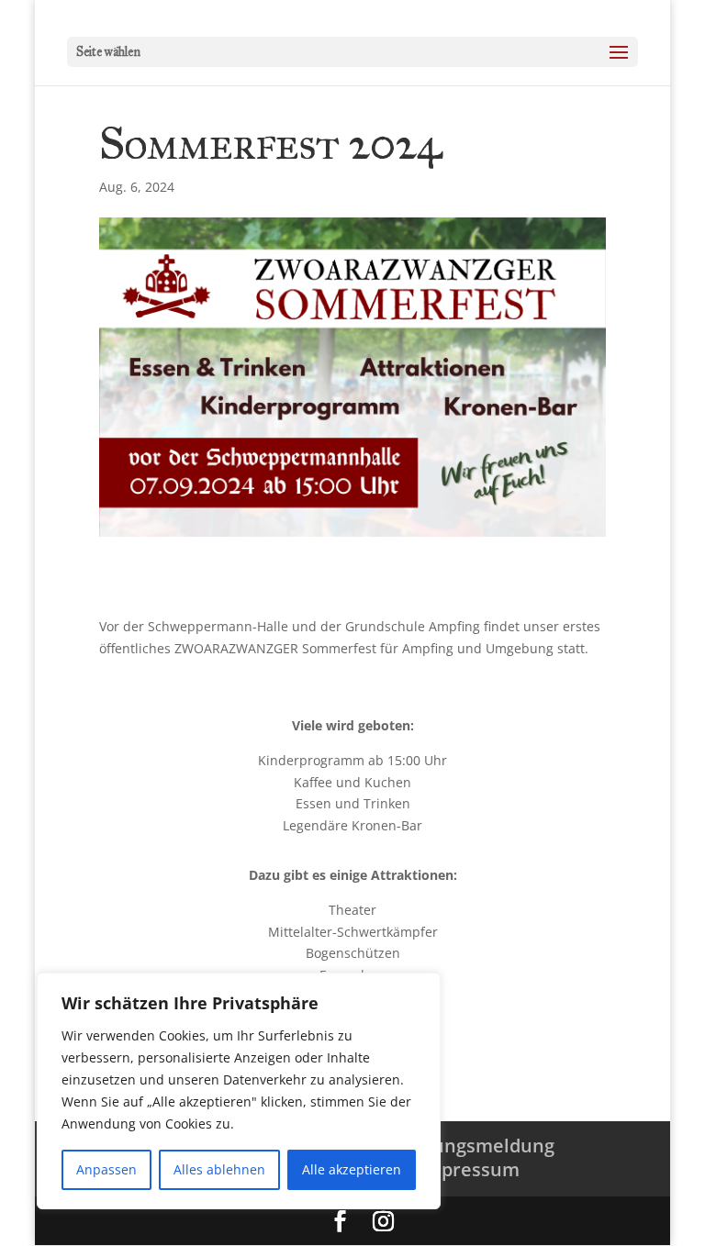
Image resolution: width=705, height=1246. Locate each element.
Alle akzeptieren (351, 1169)
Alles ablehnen (219, 1169)
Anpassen (106, 1169)
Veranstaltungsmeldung (446, 1145)
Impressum (469, 1169)
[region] (239, 1091)
